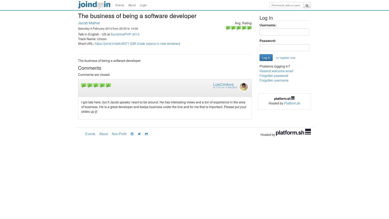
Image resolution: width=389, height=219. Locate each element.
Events (119, 5)
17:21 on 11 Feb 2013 (226, 87)
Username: (268, 25)
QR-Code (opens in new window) (155, 43)
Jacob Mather (89, 22)
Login (143, 5)
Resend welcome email (276, 71)
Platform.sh (292, 103)
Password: (268, 41)
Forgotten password (274, 75)
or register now (285, 58)
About (132, 5)
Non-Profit (119, 133)
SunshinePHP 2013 (125, 34)
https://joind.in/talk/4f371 (112, 43)
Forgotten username (274, 80)
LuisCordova (223, 84)
